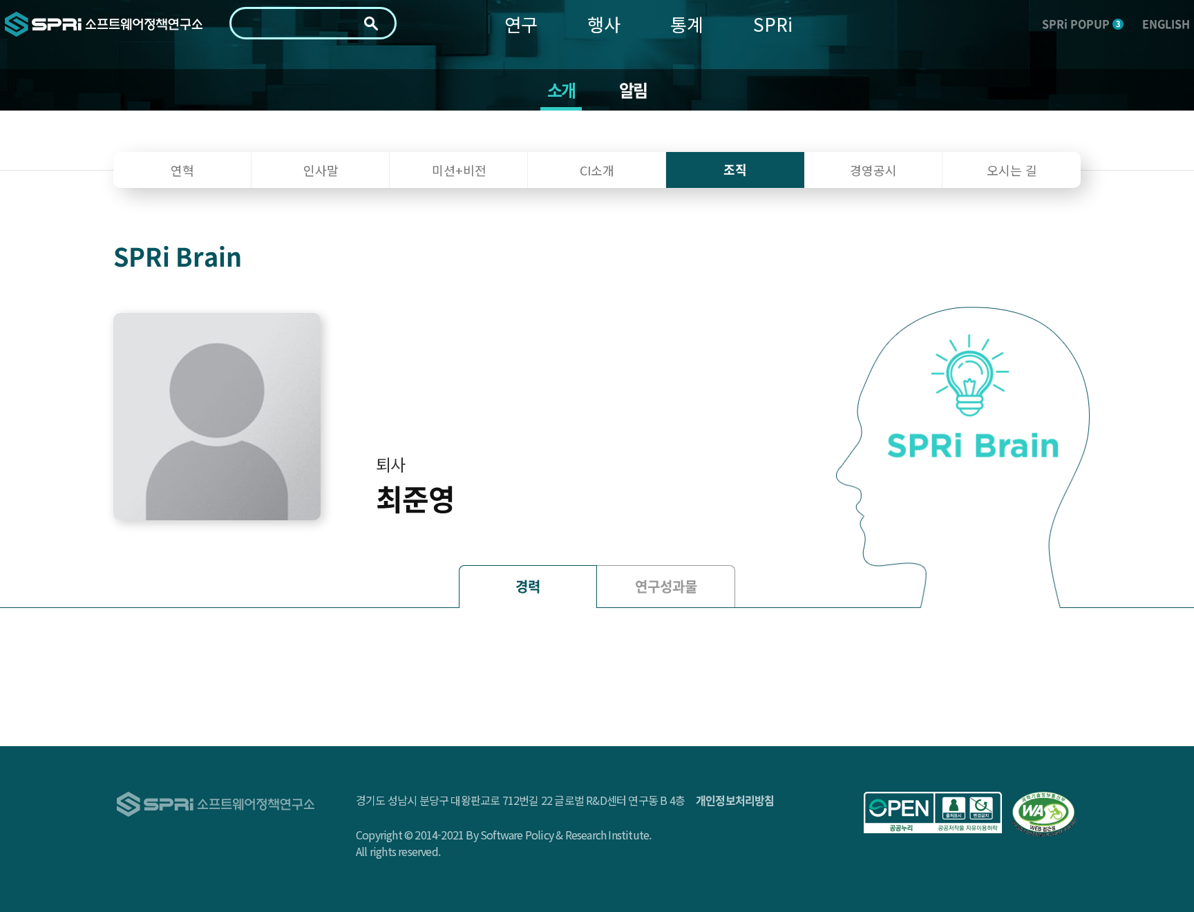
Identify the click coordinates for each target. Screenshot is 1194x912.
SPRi (773, 24)
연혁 (182, 170)
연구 (521, 24)
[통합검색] (371, 23)
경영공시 (873, 170)
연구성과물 (666, 586)
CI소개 (597, 170)
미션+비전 (459, 170)
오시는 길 (1012, 170)
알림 (633, 89)
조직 (735, 169)
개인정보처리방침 (735, 800)
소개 (561, 89)
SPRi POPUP (1081, 23)
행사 (603, 24)
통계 (686, 24)
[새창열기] (933, 812)
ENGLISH (1166, 23)
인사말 (321, 170)
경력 (527, 586)
